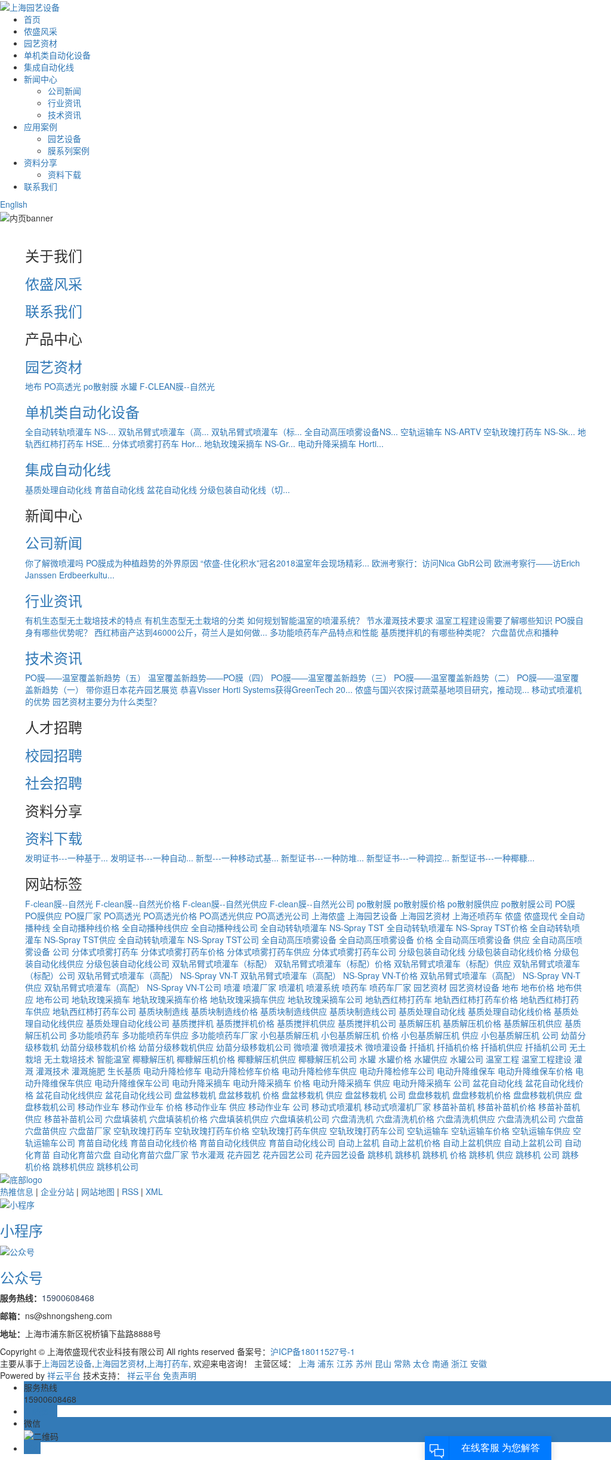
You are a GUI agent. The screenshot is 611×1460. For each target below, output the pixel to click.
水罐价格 (395, 1059)
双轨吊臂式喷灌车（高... (163, 432)
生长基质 (124, 1071)
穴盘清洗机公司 (527, 1119)
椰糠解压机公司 (327, 1059)
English (13, 204)
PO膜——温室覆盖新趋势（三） (331, 677)
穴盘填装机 (126, 1119)
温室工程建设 (546, 1059)
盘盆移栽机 (196, 1095)
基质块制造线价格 (224, 1011)
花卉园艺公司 (288, 1154)
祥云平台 (64, 1375)
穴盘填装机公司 (300, 1119)
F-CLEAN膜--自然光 (177, 386)
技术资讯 (64, 115)
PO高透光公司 (282, 916)
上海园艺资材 (425, 916)
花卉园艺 (243, 1154)
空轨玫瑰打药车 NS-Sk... (529, 432)
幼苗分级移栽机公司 (253, 1047)
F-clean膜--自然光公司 (312, 904)
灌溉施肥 (88, 1071)
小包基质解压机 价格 (360, 1035)
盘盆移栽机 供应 (312, 1095)
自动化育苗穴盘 (82, 1154)
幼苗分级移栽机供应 (176, 1047)
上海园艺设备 (372, 916)
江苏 (345, 1363)
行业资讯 (64, 103)
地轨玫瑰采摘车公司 (325, 999)
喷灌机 (291, 987)
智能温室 (113, 1059)
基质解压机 (419, 1023)
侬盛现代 (540, 916)
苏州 (364, 1363)
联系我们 (40, 186)
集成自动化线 (49, 67)
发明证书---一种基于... (66, 858)
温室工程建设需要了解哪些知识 (494, 620)
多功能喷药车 (94, 1035)
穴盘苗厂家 (90, 1130)
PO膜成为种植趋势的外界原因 (142, 563)
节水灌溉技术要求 (399, 620)
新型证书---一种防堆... (322, 858)
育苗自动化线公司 (302, 1142)
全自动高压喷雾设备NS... (351, 432)
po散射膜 (101, 386)
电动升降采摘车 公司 (431, 1083)
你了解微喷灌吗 (54, 563)
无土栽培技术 (69, 1059)
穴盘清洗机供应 (466, 1119)
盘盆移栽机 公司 (375, 1095)
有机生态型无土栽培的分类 (194, 620)
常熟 (402, 1363)
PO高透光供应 (226, 916)
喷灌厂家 (259, 987)
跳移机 (381, 1154)
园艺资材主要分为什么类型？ (107, 701)
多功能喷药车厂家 (224, 1035)
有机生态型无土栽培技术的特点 (83, 620)
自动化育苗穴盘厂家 (151, 1154)
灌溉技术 (52, 1071)
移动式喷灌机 (336, 1107)
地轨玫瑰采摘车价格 (170, 999)
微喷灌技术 (342, 1047)
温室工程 (502, 1059)
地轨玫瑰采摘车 (101, 999)
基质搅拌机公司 (367, 1023)
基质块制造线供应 (293, 1011)
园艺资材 (40, 43)
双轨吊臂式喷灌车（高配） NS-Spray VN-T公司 (132, 987)
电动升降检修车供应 (319, 1071)
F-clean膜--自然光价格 (137, 904)
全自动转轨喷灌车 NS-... (70, 432)
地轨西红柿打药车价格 (476, 999)
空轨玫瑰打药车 (142, 1130)
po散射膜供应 (473, 904)
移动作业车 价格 (152, 1107)
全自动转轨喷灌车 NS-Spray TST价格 (457, 928)
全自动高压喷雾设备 (300, 939)
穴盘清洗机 (353, 1119)
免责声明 (179, 1375)
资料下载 (64, 174)
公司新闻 (64, 91)
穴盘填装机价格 (178, 1119)
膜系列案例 (69, 150)
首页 (32, 19)
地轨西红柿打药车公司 (94, 1011)
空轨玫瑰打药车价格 (211, 1130)
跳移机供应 (73, 1166)
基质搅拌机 (193, 1023)
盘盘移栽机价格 (481, 1095)
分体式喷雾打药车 (105, 951)
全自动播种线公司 (224, 928)
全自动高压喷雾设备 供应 (483, 939)
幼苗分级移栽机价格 (98, 1047)
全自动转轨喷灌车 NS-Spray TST (322, 928)
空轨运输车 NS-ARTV (440, 432)
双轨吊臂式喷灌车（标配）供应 (452, 963)
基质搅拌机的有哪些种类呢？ (435, 632)
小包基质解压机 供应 (440, 1035)
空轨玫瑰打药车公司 (367, 1130)
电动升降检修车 (172, 1071)
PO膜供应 (43, 916)
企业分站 (57, 1191)
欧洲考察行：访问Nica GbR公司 (432, 563)
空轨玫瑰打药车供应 (289, 1130)
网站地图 (98, 1191)
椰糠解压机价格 (206, 1059)
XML (154, 1191)
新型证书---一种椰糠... (493, 858)
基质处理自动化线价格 (509, 1011)
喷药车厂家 (390, 987)
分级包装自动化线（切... (244, 489)
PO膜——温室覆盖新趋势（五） (85, 677)
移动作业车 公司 (278, 1107)
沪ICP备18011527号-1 (312, 1351)
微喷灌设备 (386, 1047)
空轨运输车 (428, 1130)
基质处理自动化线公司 (127, 1023)
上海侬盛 (328, 916)
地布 (33, 386)
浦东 (325, 1363)
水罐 (129, 386)
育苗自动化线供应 (232, 1142)
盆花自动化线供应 (69, 1095)
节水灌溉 (207, 1154)
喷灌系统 (323, 987)
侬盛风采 (40, 31)
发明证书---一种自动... (151, 858)
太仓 (421, 1363)
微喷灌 (306, 1047)
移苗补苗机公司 (73, 1119)
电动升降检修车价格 (241, 1071)
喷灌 (232, 987)
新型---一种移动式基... (237, 858)
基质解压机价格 (472, 1023)
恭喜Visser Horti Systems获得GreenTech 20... (266, 689)
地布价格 (537, 987)
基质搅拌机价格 (245, 1023)
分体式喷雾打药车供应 (268, 951)
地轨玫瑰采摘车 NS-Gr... (249, 443)
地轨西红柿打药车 (398, 999)
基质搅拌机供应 (306, 1023)
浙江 (459, 1363)
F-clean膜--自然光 (59, 904)
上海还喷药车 (477, 916)
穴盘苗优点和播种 (525, 632)
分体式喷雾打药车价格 (182, 951)
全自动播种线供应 (155, 928)
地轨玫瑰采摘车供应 (247, 999)
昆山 (383, 1363)
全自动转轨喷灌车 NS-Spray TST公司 (188, 939)
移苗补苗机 (454, 1107)
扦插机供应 (502, 1047)
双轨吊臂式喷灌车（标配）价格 (332, 963)
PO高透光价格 (170, 916)
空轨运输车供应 (541, 1130)
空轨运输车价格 (480, 1130)
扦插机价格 (458, 1047)
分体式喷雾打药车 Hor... (157, 443)
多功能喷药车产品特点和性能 (324, 632)
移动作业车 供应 (215, 1107)
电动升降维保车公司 (131, 1083)
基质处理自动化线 (58, 489)
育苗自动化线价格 (163, 1142)
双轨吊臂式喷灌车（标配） (222, 963)
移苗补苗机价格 (506, 1107)
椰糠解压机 (153, 1059)
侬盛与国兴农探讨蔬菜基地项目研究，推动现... (442, 689)
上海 (306, 1363)
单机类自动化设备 (57, 55)
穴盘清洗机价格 (405, 1119)
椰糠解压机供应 (266, 1059)
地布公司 (52, 999)
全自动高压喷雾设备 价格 (386, 939)
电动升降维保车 (466, 1071)
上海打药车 (168, 1363)
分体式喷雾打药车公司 (354, 951)
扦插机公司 (546, 1047)
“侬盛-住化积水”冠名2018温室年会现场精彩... (284, 563)
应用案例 (40, 127)
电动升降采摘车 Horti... (341, 443)
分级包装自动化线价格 (509, 951)
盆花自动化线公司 (138, 1095)
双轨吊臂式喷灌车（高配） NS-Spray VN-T (158, 975)
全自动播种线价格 (86, 928)
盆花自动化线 (172, 489)
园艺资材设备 (474, 987)
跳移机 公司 (538, 1154)
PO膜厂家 (82, 916)
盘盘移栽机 (429, 1095)
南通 (440, 1363)
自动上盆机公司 (533, 1142)
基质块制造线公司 (362, 1011)
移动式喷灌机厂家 (397, 1107)
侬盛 (513, 916)
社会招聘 (53, 782)
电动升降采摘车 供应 (351, 1083)
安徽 (478, 1363)
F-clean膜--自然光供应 (225, 904)
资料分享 (40, 162)
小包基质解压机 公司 (519, 1035)
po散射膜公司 (527, 904)
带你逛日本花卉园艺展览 (132, 689)
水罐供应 (431, 1059)
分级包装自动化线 (432, 951)
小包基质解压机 (290, 1035)
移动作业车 (100, 1107)
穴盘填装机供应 (239, 1119)
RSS (130, 1191)
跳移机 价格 (444, 1154)
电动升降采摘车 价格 (271, 1083)
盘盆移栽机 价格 (248, 1095)
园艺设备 (64, 138)
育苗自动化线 (119, 489)
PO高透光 (62, 386)
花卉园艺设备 (340, 1154)
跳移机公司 (117, 1166)
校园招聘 (53, 754)
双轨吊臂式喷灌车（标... (256, 432)
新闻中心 (40, 79)
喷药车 (354, 987)
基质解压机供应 (533, 1023)
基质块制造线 (163, 1011)
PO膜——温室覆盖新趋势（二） (454, 677)
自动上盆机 (358, 1142)
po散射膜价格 (419, 904)
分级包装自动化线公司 (127, 963)
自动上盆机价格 (411, 1142)
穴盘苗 (571, 1119)
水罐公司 (466, 1059)
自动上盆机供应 (472, 1142)
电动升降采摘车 (202, 1083)
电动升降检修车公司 (396, 1071)
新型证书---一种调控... (407, 858)
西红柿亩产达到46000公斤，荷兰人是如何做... (180, 632)
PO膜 (565, 904)
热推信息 (16, 1191)
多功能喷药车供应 (155, 1035)
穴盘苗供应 (46, 1130)
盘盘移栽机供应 (542, 1095)
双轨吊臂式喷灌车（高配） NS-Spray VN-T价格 (329, 975)
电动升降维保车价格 (535, 1071)
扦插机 (421, 1047)
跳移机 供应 (491, 1154)
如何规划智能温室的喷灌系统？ (305, 620)
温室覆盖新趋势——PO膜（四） (208, 677)
